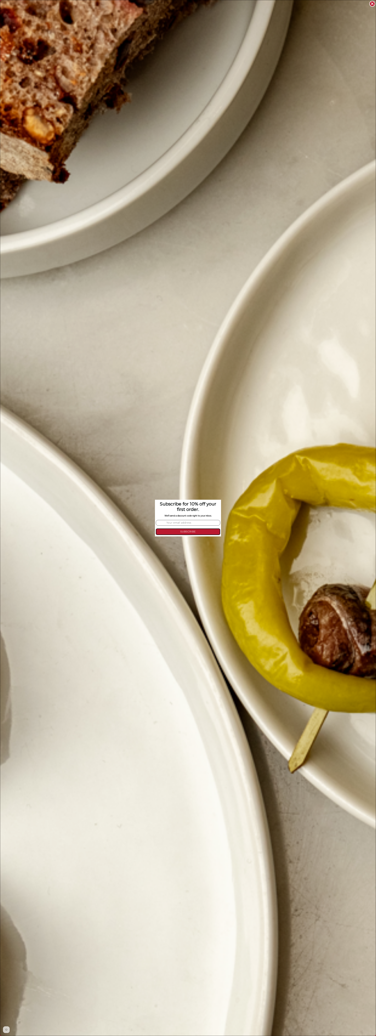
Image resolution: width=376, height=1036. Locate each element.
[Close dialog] (372, 3)
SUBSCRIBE (188, 531)
